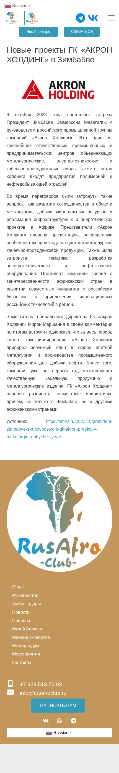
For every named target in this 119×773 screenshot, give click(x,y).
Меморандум (25, 645)
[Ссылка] (11, 18)
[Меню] (111, 18)
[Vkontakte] (92, 18)
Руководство (25, 595)
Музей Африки (27, 629)
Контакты (21, 662)
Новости (21, 612)
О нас (18, 587)
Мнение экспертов (31, 637)
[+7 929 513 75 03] (13, 684)
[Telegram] (80, 18)
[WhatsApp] (59, 721)
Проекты (21, 620)
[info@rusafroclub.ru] (13, 693)
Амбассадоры (26, 603)
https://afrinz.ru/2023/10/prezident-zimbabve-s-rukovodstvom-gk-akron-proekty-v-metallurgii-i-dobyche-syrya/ (59, 429)
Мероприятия (26, 654)
